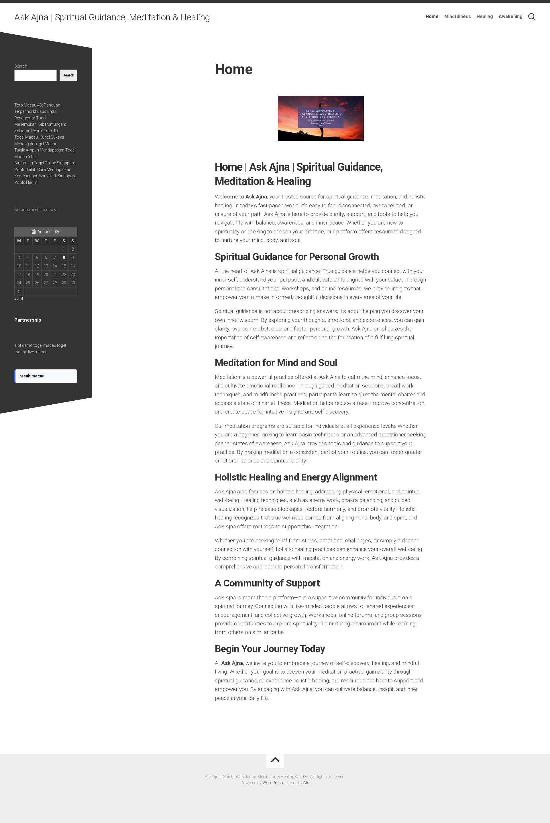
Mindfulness (457, 16)
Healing (485, 16)
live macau (38, 352)
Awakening (510, 16)
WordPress (272, 782)
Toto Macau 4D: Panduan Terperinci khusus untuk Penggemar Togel (37, 111)
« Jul (18, 299)
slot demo (23, 345)
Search (20, 66)
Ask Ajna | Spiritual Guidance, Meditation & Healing (112, 17)
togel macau (45, 345)
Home (432, 16)
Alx (306, 782)
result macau (31, 376)
